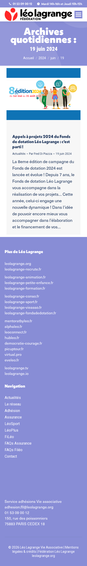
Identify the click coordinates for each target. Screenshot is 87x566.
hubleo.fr (12, 337)
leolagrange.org (18, 263)
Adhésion (12, 410)
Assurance (13, 417)
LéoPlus (11, 430)
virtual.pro (13, 354)
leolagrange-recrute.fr (23, 269)
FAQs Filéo (14, 450)
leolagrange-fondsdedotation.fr (30, 313)
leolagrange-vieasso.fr (23, 307)
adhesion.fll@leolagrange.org (29, 507)
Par (40, 153)
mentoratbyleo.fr (18, 320)
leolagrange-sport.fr (21, 301)
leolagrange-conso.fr (22, 296)
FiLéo (9, 437)
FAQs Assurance (18, 443)
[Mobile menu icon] (78, 14)
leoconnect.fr (16, 332)
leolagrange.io (17, 373)
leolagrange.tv (16, 367)
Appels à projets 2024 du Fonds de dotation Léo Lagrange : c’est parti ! (41, 141)
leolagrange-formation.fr (25, 288)
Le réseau (13, 404)
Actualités (19, 153)
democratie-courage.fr (23, 343)
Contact (11, 456)
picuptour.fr (14, 348)
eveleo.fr (12, 360)
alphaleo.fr (13, 326)
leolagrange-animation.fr (25, 277)
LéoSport (12, 424)
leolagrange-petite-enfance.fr (29, 282)
